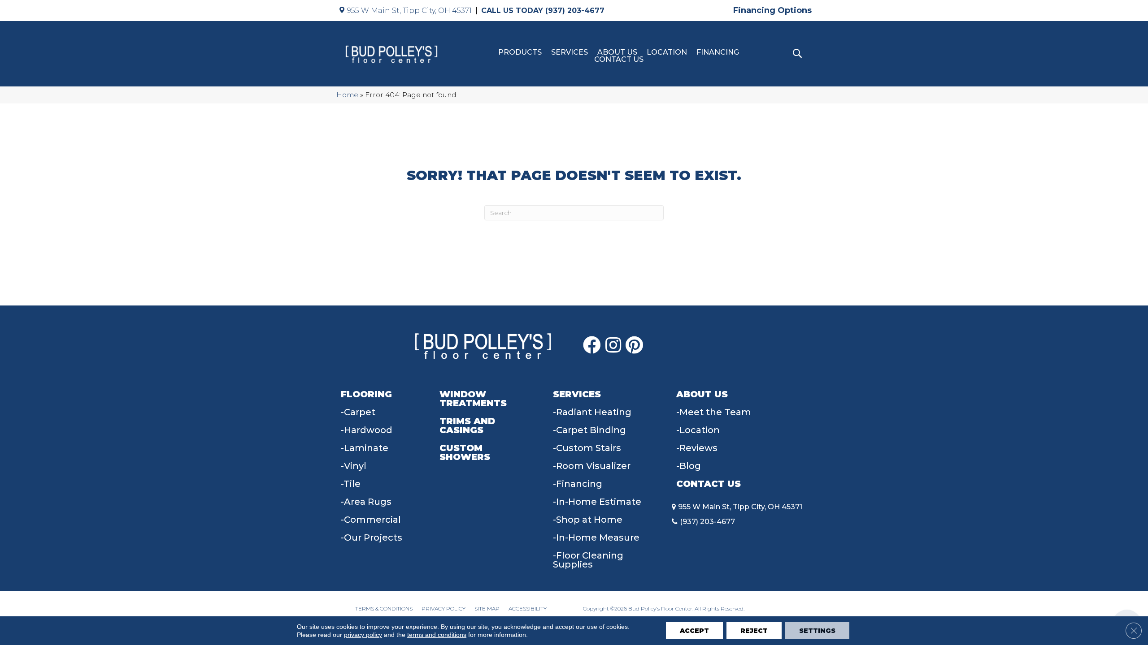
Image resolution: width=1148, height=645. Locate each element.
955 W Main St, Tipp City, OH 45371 (409, 10)
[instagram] (613, 345)
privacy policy (363, 634)
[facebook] (592, 345)
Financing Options (772, 10)
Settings (817, 631)
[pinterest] (634, 345)
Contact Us (619, 59)
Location (667, 52)
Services (569, 52)
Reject (754, 631)
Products (520, 52)
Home (347, 94)
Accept (694, 631)
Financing (717, 52)
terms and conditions (436, 634)
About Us (617, 52)
